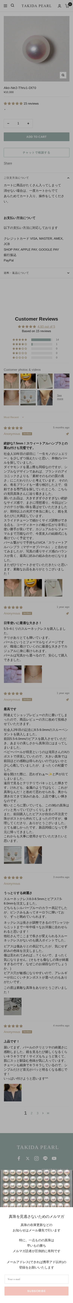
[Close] (67, 1175)
